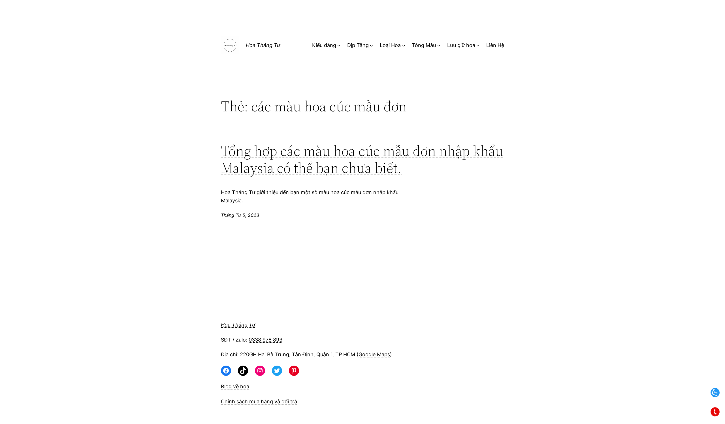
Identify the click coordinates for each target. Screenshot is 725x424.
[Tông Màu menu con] (438, 45)
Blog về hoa (235, 386)
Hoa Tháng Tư (263, 45)
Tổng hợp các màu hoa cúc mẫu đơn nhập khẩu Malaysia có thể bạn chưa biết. (362, 159)
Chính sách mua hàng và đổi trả (259, 401)
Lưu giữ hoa (461, 45)
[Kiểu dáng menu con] (338, 45)
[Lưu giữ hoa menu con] (477, 45)
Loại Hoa (390, 45)
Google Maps (374, 354)
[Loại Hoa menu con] (403, 45)
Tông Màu (424, 45)
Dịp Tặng (358, 45)
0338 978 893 (265, 340)
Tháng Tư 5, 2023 (240, 215)
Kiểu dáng (324, 45)
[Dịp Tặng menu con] (371, 45)
